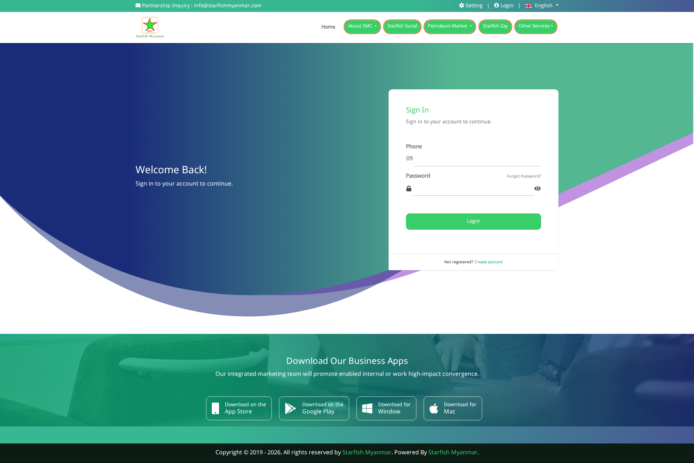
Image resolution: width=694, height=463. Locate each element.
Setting (473, 6)
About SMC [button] (360, 26)
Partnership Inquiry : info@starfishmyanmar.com (201, 6)
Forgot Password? (524, 177)
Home (328, 27)
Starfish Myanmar (366, 453)
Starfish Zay (495, 26)
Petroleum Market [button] (448, 26)
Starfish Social (402, 26)
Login (506, 6)
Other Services (534, 26)
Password (418, 176)
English (544, 6)
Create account (489, 262)
